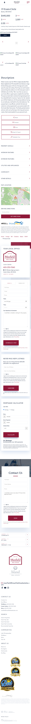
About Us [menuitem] (3, 646)
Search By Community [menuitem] (6, 624)
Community (5, 535)
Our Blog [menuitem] (3, 653)
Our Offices (4, 602)
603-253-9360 (9, 267)
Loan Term (5, 406)
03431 (26, 236)
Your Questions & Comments (10, 310)
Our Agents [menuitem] (4, 649)
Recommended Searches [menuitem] (7, 626)
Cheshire (16, 236)
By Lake (3, 540)
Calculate (11, 435)
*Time (4, 304)
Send (15, 518)
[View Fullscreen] (3, 194)
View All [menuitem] (3, 639)
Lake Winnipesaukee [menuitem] (6, 633)
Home (2, 236)
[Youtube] (5, 588)
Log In (5, 2)
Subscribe (11, 388)
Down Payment (6, 420)
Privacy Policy (16, 336)
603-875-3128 (7, 608)
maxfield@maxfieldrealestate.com (15, 583)
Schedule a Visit (22, 283)
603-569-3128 (10, 604)
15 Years (12, 410)
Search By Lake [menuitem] (5, 619)
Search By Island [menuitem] (5, 622)
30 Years (7, 410)
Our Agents (11, 274)
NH (12, 236)
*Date (4, 298)
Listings (7, 236)
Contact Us (5, 274)
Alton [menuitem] (2, 637)
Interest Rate (6, 425)
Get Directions (15, 216)
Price (4, 414)
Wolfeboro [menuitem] (3, 635)
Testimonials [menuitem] (4, 651)
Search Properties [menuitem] (5, 617)
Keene (21, 236)
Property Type (6, 545)
